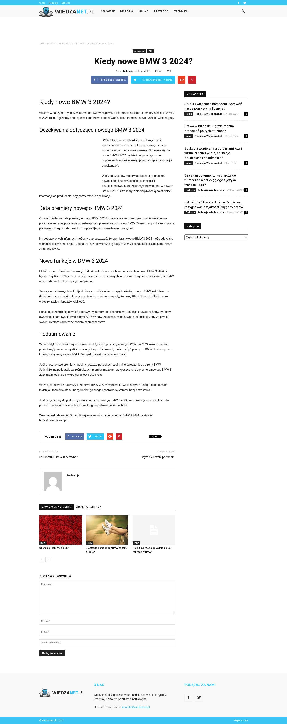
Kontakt (66, 2)
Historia (126, 11)
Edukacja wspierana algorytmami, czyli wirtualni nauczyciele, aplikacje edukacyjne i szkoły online (213, 153)
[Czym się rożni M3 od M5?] (60, 530)
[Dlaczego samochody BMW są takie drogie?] (107, 530)
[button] (243, 11)
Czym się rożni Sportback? (158, 457)
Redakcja (127, 70)
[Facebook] (238, 2)
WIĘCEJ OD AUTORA (88, 507)
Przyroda (161, 11)
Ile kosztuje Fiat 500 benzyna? (58, 457)
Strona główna (47, 43)
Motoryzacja (139, 51)
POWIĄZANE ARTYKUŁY (56, 507)
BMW (150, 51)
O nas (42, 2)
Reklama (53, 2)
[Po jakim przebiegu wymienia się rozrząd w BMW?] (154, 530)
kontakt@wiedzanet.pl (136, 707)
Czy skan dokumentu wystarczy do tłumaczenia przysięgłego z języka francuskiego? (210, 180)
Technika (181, 11)
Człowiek (108, 11)
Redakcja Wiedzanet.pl (208, 113)
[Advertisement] (143, 30)
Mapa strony (241, 720)
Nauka (143, 11)
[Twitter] (245, 2)
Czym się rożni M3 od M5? (54, 548)
